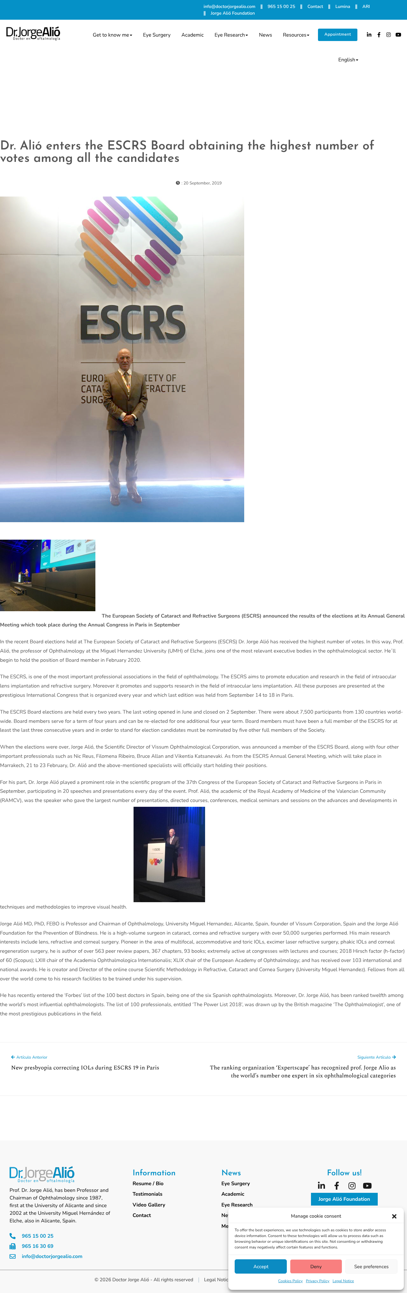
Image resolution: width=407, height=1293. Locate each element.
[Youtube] (398, 35)
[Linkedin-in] (369, 35)
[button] (394, 1216)
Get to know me (111, 34)
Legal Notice (343, 1281)
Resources (295, 34)
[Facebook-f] (379, 35)
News (265, 34)
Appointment (337, 34)
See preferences (371, 1266)
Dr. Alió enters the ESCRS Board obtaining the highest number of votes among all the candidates (187, 152)
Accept (260, 1266)
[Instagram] (389, 35)
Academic (193, 34)
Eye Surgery (157, 34)
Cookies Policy (290, 1281)
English (346, 59)
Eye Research (230, 34)
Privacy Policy (317, 1281)
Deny (316, 1266)
